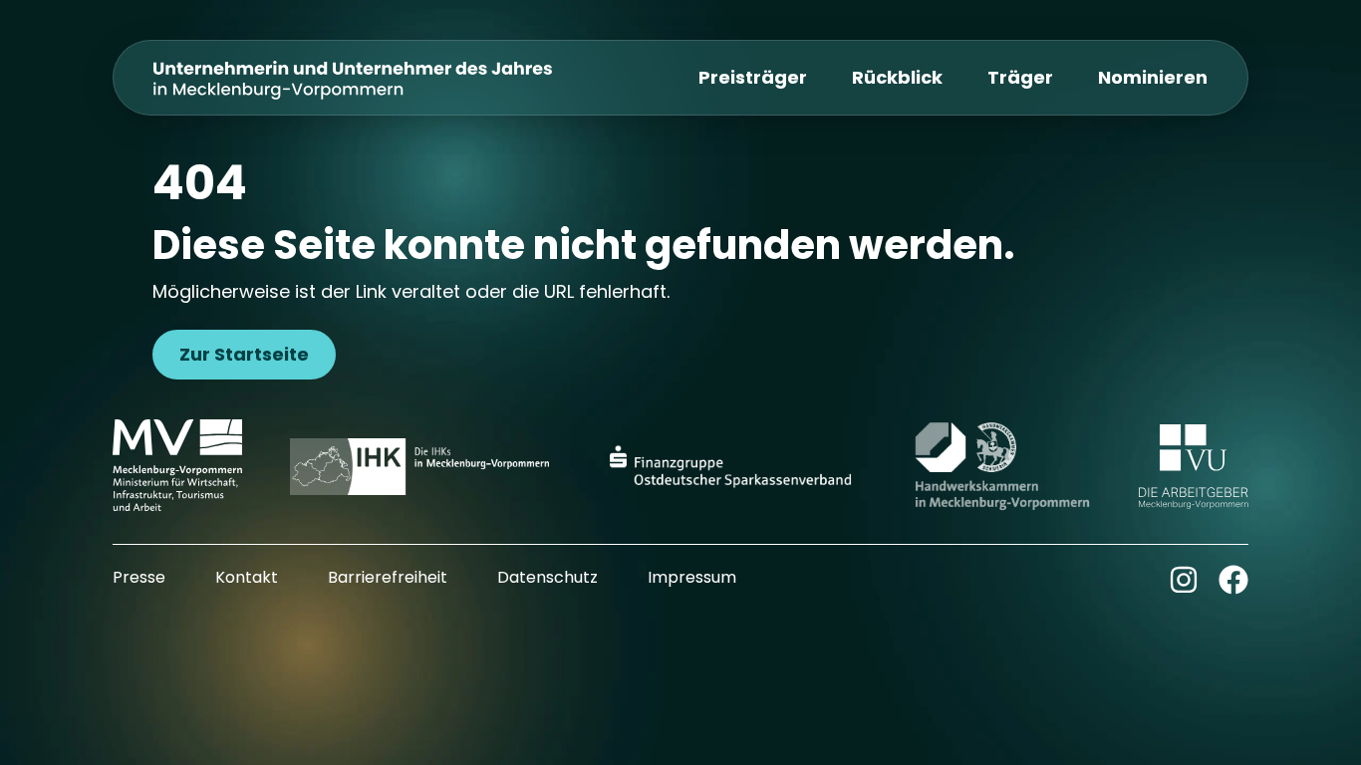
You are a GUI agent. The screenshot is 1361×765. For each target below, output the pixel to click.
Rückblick (897, 77)
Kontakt (246, 577)
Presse (139, 577)
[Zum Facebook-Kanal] (1233, 580)
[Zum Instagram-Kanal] (1184, 580)
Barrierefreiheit (387, 577)
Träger (1020, 77)
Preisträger (752, 77)
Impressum (692, 577)
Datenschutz (547, 577)
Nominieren (1153, 77)
